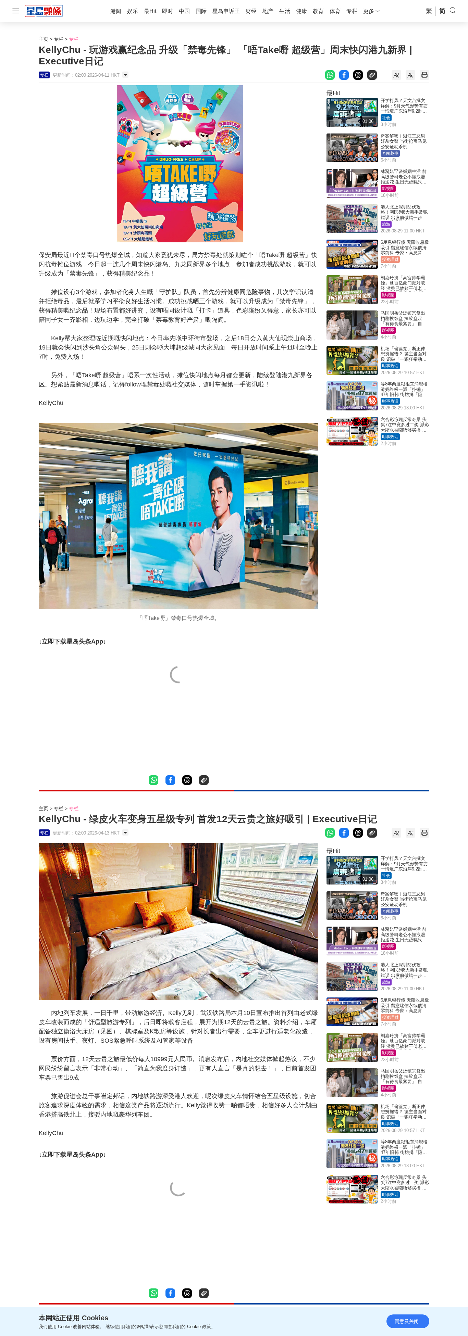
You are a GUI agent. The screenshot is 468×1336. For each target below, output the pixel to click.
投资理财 (390, 259)
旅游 (386, 224)
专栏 (58, 39)
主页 (43, 39)
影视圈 (388, 189)
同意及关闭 (407, 1321)
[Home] (44, 10)
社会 (386, 118)
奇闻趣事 (390, 153)
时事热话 (390, 366)
